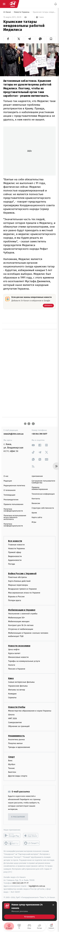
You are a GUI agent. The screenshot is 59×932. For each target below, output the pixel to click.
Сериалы (12, 697)
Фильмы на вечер (16, 690)
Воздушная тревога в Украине (22, 589)
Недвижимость (16, 735)
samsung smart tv (31, 843)
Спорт (11, 756)
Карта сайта (37, 517)
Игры (34, 522)
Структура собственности (43, 508)
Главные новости (16, 544)
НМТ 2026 (12, 718)
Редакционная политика (14, 486)
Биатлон (12, 772)
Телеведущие (9, 495)
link (33, 445)
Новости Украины (22, 12)
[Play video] (29, 59)
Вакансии (36, 503)
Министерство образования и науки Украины (29, 711)
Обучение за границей (19, 726)
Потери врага (14, 600)
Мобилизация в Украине (21, 610)
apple (31, 835)
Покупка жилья (15, 743)
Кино (11, 678)
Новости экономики (19, 645)
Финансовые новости (18, 657)
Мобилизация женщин (19, 621)
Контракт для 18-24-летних (21, 625)
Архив (34, 513)
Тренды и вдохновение (19, 747)
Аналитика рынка (16, 739)
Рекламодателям (11, 500)
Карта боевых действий (19, 581)
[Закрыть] (53, 905)
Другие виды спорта (17, 776)
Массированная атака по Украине (24, 593)
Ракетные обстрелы (17, 577)
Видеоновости (15, 556)
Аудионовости (14, 560)
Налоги (11, 665)
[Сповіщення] (55, 4)
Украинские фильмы (18, 686)
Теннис (11, 768)
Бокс (10, 760)
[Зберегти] (51, 39)
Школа (11, 714)
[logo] (12, 4)
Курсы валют (14, 653)
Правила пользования (13, 504)
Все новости (15, 541)
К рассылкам (18, 817)
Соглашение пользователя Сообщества (43, 482)
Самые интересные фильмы (21, 682)
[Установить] (29, 911)
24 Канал (7, 12)
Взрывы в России (16, 596)
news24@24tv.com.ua (13, 434)
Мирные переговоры (18, 585)
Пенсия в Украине (16, 669)
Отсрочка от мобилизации (20, 629)
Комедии (12, 693)
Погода (11, 564)
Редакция (8, 481)
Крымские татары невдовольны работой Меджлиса (44, 12)
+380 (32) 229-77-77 (20, 883)
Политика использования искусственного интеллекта (15, 517)
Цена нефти (13, 649)
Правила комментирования (40, 488)
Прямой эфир (14, 552)
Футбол (11, 764)
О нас (6, 476)
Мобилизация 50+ (16, 617)
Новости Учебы (16, 707)
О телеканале (9, 490)
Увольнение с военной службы (22, 614)
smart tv (12, 843)
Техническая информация (43, 494)
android (12, 835)
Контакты (36, 499)
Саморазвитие (15, 722)
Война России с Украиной (22, 573)
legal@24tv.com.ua (37, 886)
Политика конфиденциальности (13, 510)
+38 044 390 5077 (39, 434)
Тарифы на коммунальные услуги (24, 661)
